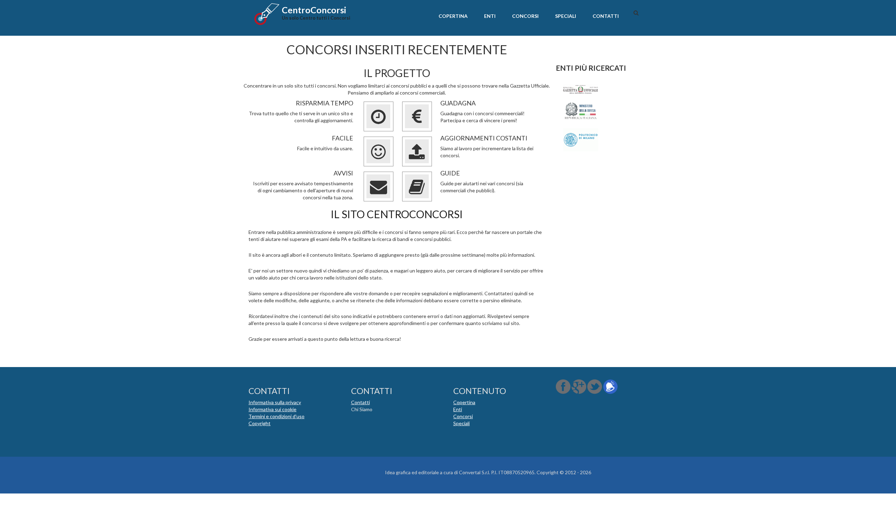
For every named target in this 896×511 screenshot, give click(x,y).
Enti (490, 16)
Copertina (453, 16)
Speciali (565, 16)
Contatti (606, 16)
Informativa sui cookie (272, 409)
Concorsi (525, 16)
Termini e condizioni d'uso (276, 416)
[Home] (264, 16)
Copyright (259, 423)
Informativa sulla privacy (274, 402)
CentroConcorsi (314, 10)
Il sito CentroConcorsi (397, 214)
